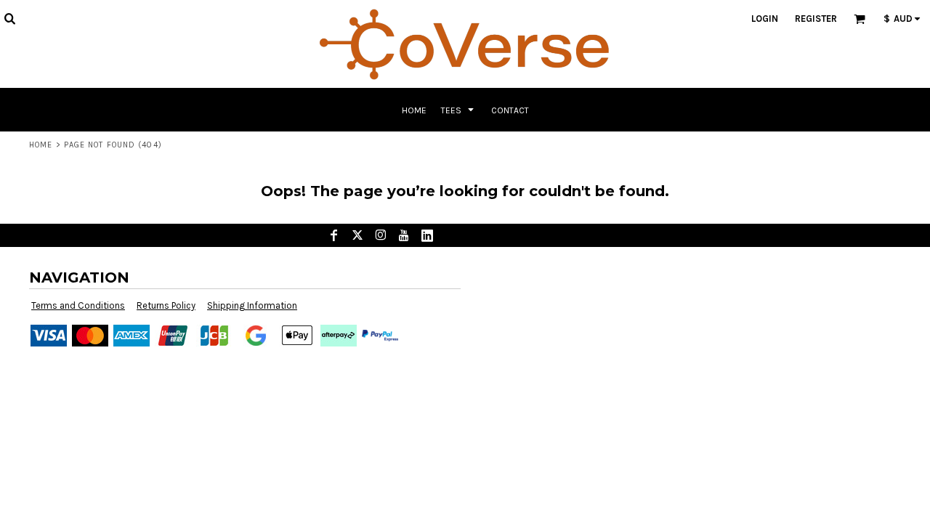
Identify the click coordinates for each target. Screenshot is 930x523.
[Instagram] (381, 235)
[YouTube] (404, 235)
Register (816, 18)
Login (764, 18)
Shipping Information (252, 305)
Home (40, 145)
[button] (9, 18)
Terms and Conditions (78, 305)
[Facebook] (334, 235)
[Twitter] (357, 235)
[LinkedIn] (427, 235)
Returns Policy (166, 305)
